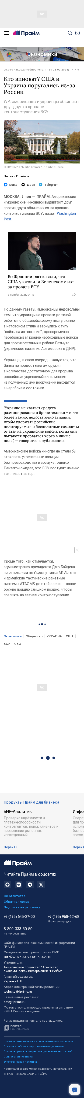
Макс (13, 184)
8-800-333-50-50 (18, 931)
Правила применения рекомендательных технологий (38, 1051)
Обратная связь (16, 901)
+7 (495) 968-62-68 (63, 919)
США (70, 636)
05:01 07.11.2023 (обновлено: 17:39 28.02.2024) (36, 69)
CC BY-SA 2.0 (12, 167)
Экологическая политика (20, 1061)
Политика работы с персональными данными (34, 1046)
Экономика (42, 54)
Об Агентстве (14, 896)
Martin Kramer (31, 167)
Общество (34, 636)
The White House (52, 167)
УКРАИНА (54, 636)
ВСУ (7, 643)
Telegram (51, 184)
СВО (17, 643)
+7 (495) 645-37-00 (19, 917)
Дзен (31, 184)
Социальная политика (18, 1056)
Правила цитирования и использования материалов (38, 1041)
